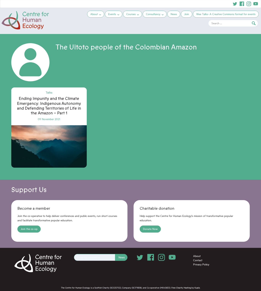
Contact (197, 260)
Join (186, 14)
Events (112, 14)
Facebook (242, 4)
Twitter (235, 4)
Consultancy (153, 14)
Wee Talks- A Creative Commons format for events (225, 14)
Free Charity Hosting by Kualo (185, 287)
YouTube (255, 4)
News (174, 14)
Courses (131, 14)
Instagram (248, 4)
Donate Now (150, 229)
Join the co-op (29, 229)
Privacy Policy (201, 264)
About (94, 14)
